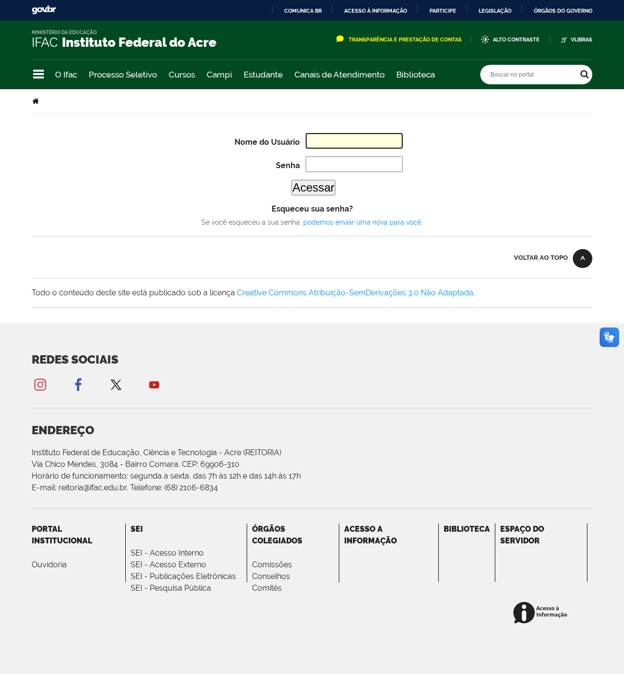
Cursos (182, 74)
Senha (288, 165)
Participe (442, 10)
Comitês (267, 588)
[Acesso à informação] (541, 613)
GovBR (44, 10)
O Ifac (66, 74)
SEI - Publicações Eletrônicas (183, 576)
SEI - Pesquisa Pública (171, 588)
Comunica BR (303, 10)
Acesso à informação (375, 10)
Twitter (116, 384)
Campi (219, 74)
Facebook (78, 384)
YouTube (154, 384)
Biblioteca (415, 74)
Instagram (40, 384)
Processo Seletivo (123, 74)
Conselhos (271, 576)
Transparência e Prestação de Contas (405, 40)
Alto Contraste (516, 40)
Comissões (272, 564)
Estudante (263, 74)
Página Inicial (36, 101)
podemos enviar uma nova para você (362, 222)
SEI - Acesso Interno (167, 553)
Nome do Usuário (267, 142)
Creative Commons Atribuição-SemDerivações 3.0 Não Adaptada (355, 292)
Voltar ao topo (541, 257)
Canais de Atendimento (339, 74)
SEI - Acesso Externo (168, 564)
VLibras (581, 40)
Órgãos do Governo (563, 10)
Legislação (495, 10)
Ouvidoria (49, 564)
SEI (137, 529)
